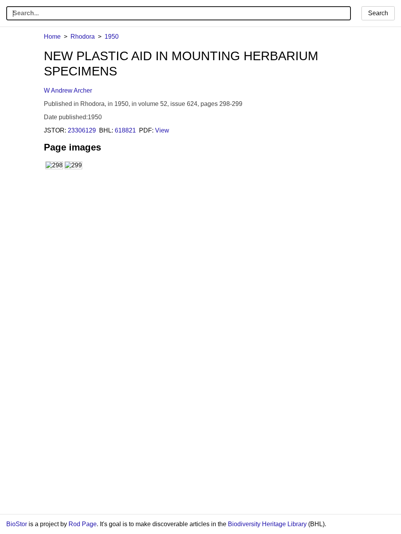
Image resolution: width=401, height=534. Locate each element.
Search (378, 13)
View (162, 130)
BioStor (16, 524)
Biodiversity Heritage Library (267, 524)
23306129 (82, 130)
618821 (125, 130)
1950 (112, 36)
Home (52, 36)
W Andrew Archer (68, 90)
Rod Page (83, 524)
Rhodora (82, 36)
